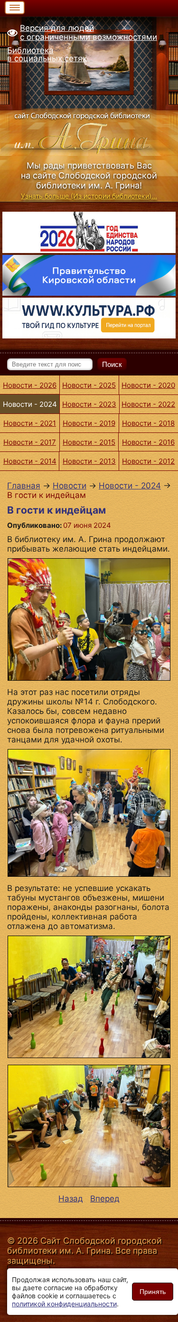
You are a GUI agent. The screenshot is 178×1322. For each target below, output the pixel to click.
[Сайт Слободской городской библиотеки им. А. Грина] (89, 132)
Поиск (112, 364)
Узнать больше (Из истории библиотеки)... (89, 196)
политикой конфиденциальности (64, 1304)
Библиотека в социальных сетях (47, 54)
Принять (153, 1291)
